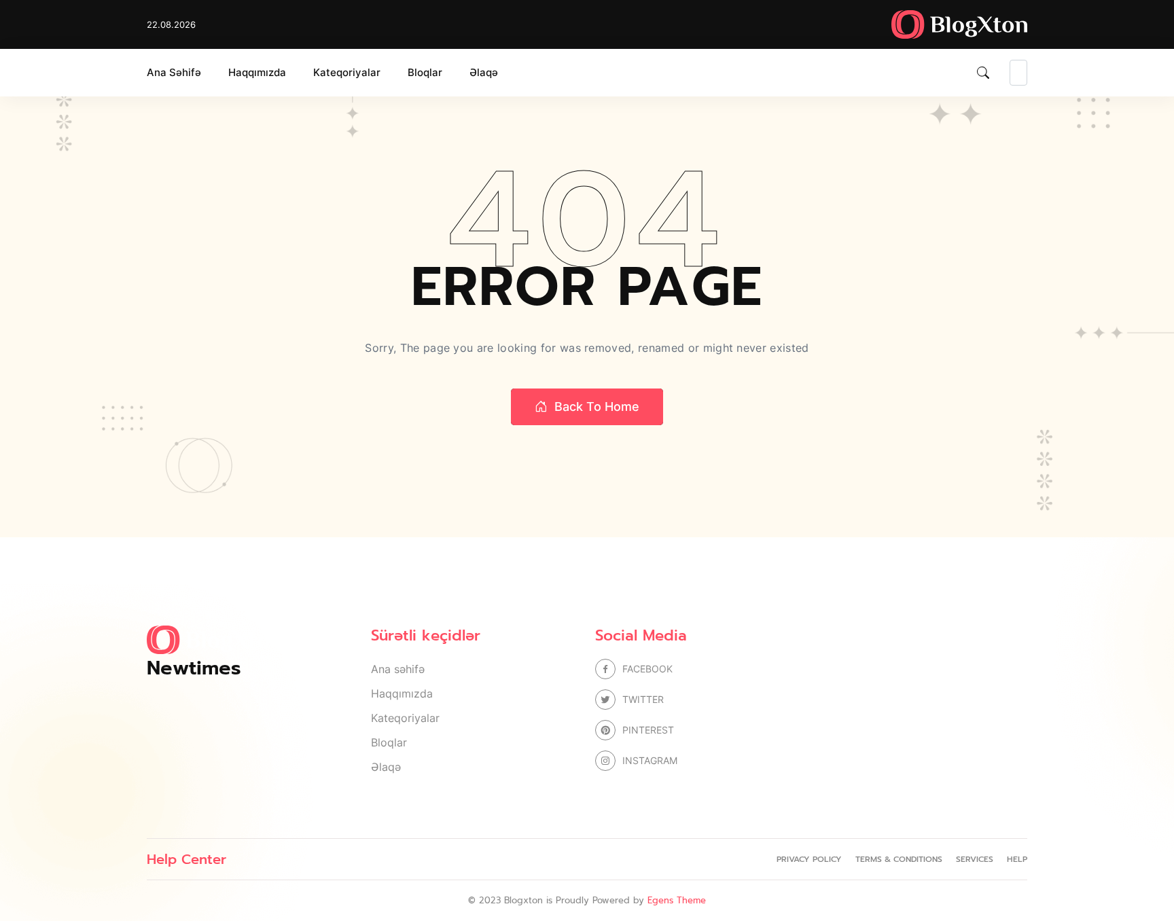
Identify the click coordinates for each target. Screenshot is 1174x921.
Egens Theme (676, 900)
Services (974, 859)
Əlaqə (483, 72)
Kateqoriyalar (346, 72)
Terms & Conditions (898, 859)
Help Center (186, 859)
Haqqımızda (257, 72)
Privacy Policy (809, 859)
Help (1017, 859)
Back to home (596, 406)
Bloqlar (425, 72)
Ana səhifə (174, 72)
